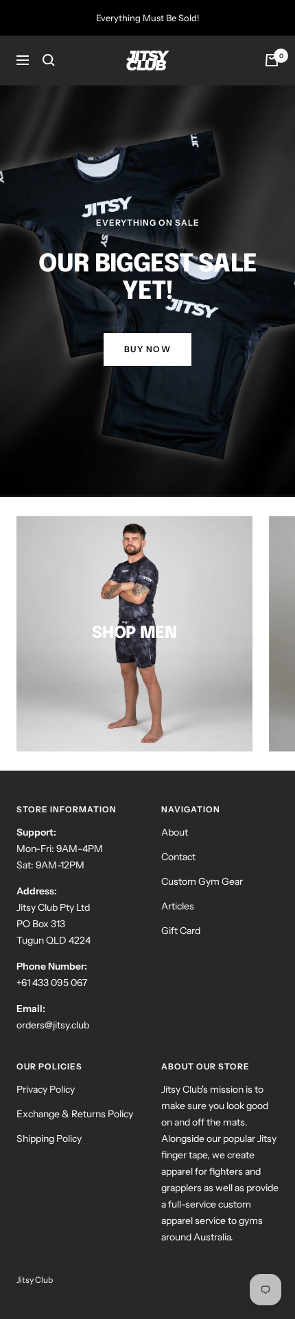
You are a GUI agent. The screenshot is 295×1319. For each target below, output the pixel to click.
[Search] (49, 60)
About (174, 832)
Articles (177, 906)
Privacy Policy (45, 1089)
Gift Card (180, 930)
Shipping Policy (49, 1138)
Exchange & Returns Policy (74, 1114)
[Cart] (272, 60)
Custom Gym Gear (202, 881)
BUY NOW (148, 349)
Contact (178, 857)
